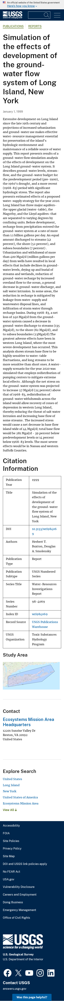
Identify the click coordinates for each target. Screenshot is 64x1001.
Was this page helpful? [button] (32, 997)
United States (12, 779)
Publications (13, 26)
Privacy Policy (12, 848)
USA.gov (8, 879)
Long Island (11, 785)
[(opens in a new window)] (7, 972)
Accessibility (11, 825)
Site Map (9, 856)
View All (9, 810)
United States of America (20, 797)
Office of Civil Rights (16, 917)
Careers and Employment (19, 894)
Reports (35, 26)
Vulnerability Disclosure (18, 887)
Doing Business (13, 902)
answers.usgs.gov (14, 988)
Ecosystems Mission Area (20, 803)
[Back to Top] (51, 988)
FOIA (6, 833)
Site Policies (11, 841)
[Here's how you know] (32, 4)
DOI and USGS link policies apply (25, 864)
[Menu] (57, 15)
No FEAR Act (11, 871)
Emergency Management (19, 910)
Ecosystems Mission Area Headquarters (28, 722)
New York (9, 791)
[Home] (12, 17)
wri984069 (40, 614)
